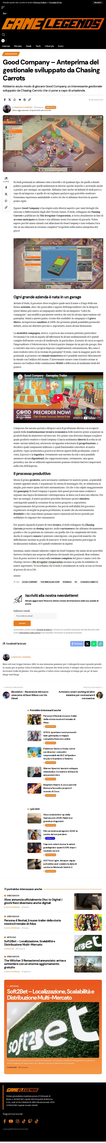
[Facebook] (5, 1121)
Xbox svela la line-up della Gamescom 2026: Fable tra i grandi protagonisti (58, 818)
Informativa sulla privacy (29, 632)
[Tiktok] (36, 1121)
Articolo (14, 986)
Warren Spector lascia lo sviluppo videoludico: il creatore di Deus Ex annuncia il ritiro (60, 771)
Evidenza (67, 582)
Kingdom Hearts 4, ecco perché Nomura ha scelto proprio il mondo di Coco (59, 788)
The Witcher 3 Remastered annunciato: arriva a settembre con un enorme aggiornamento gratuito (35, 963)
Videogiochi (11, 54)
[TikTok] (23, 1121)
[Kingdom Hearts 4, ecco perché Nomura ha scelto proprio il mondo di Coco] (34, 788)
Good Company (29, 582)
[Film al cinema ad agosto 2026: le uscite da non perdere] (34, 834)
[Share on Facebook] (5, 99)
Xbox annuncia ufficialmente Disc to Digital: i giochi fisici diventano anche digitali (33, 901)
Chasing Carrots (89, 582)
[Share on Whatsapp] (15, 99)
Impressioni (50, 107)
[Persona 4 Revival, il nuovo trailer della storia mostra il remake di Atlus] (34, 719)
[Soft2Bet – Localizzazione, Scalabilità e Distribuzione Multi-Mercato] (53, 1030)
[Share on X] (10, 99)
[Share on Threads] (24, 99)
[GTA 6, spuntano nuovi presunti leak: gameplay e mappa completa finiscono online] (34, 736)
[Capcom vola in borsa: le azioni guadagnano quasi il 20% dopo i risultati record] (34, 848)
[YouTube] (11, 1121)
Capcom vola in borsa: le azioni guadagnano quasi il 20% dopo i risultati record (59, 847)
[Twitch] (30, 1121)
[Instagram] (17, 1121)
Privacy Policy (39, 2)
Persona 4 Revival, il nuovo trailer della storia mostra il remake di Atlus (60, 719)
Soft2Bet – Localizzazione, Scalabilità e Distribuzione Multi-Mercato (50, 994)
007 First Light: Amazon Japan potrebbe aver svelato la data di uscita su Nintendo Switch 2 (60, 864)
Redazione (13, 1067)
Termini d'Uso (55, 2)
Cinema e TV (50, 838)
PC (76, 582)
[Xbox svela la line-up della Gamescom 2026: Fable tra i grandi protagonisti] (34, 818)
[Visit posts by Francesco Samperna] (6, 657)
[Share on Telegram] (20, 99)
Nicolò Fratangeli (13, 907)
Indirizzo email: (22, 610)
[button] (97, 2)
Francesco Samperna (23, 107)
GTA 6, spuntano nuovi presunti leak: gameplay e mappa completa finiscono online (59, 735)
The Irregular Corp (49, 582)
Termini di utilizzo (44, 629)
